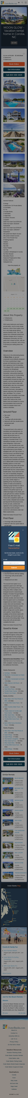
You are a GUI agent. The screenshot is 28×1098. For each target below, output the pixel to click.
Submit (14, 568)
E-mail (5, 559)
